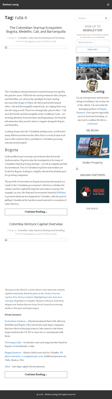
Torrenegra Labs (13, 342)
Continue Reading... (36, 212)
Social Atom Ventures (15, 321)
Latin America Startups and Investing (46, 38)
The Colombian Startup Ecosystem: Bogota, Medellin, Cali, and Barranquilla (36, 29)
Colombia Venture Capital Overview (36, 224)
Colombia (22, 38)
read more (92, 123)
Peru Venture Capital (23, 297)
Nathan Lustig (11, 4)
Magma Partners (13, 352)
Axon (7, 366)
